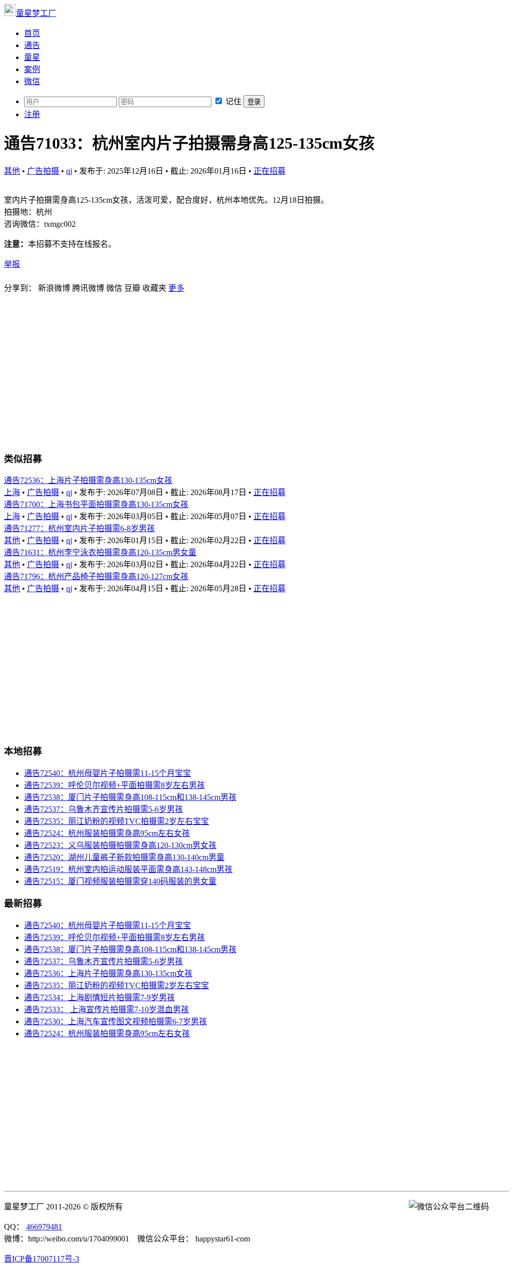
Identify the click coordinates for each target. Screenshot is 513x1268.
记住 (233, 101)
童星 (32, 57)
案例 (32, 69)
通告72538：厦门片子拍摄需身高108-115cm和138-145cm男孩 (130, 797)
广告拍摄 (43, 171)
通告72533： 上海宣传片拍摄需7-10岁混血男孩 (106, 1009)
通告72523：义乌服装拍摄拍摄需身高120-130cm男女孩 (120, 845)
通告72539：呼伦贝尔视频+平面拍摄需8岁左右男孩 (114, 785)
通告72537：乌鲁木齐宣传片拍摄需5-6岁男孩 (103, 809)
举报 (12, 264)
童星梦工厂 (36, 13)
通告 (32, 45)
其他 (12, 171)
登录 (254, 102)
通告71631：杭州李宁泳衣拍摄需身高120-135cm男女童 (100, 552)
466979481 (44, 1226)
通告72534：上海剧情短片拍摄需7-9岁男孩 (99, 997)
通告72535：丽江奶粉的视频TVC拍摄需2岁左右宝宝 (116, 821)
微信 (32, 81)
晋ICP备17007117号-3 (41, 1258)
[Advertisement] (256, 371)
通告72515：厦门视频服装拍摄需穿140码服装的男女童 (120, 881)
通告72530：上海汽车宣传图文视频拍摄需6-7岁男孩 (115, 1021)
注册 (32, 114)
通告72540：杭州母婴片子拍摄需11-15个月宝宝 (107, 773)
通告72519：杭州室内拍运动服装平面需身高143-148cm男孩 (128, 869)
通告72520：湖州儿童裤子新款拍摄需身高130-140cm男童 (124, 857)
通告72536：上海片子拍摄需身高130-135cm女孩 (88, 480)
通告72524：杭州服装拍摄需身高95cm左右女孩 (107, 833)
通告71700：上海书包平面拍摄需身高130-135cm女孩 (96, 504)
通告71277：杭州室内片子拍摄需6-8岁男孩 (79, 528)
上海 (12, 492)
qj (69, 171)
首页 (32, 33)
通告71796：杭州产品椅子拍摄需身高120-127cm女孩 (96, 576)
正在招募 (269, 171)
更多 (176, 288)
